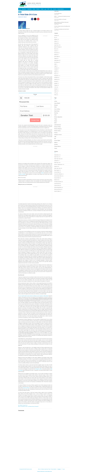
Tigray (55, 118)
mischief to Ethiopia (26, 387)
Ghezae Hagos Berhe (57, 187)
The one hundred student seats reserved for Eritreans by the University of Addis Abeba (33, 295)
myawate (55, 69)
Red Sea (56, 113)
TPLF (55, 115)
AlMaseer (55, 39)
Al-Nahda (55, 35)
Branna (55, 48)
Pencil (55, 73)
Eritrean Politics (57, 126)
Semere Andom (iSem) (58, 175)
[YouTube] (38, 19)
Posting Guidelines (53, 469)
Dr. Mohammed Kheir (57, 181)
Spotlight (55, 83)
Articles (55, 41)
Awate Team (56, 45)
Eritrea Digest (56, 56)
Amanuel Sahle (56, 177)
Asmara (55, 132)
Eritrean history (57, 130)
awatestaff (56, 160)
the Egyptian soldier (38, 368)
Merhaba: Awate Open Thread (45, 469)
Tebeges (55, 85)
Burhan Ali (25, 16)
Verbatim (55, 89)
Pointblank (56, 77)
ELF (55, 138)
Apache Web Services (48, 471)
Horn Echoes (56, 62)
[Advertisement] (45, 52)
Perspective (56, 75)
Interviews (56, 67)
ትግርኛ (55, 94)
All (54, 37)
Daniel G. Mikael (57, 191)
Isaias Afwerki (57, 103)
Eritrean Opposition (58, 117)
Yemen (55, 148)
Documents (56, 52)
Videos (55, 90)
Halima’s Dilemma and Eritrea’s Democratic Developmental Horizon (61, 23)
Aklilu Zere (56, 179)
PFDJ (55, 107)
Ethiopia (56, 105)
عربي (57, 92)
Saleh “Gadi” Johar (57, 158)
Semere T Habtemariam (58, 164)
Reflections (56, 79)
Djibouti (55, 142)
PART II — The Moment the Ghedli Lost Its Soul (62, 16)
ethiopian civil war (58, 134)
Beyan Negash (56, 170)
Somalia (56, 144)
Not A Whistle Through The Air (22, 405)
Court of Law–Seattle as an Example (60, 19)
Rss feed (55, 81)
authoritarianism (57, 124)
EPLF (55, 122)
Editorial (55, 54)
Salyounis (55, 166)
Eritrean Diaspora (58, 128)
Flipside (55, 58)
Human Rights (57, 140)
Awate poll (56, 43)
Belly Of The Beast (57, 46)
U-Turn (55, 87)
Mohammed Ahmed (57, 189)
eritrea (55, 101)
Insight (55, 66)
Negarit (55, 71)
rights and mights (22, 174)
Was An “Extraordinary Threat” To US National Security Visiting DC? (28, 406)
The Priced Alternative (58, 13)
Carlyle (42, 172)
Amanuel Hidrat (56, 172)
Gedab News (56, 60)
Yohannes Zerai (56, 185)
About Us (39, 469)
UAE (55, 136)
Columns (55, 50)
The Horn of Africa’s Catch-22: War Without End (62, 26)
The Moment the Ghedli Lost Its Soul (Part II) (61, 29)
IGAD (55, 64)
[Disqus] (35, 426)
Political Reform (57, 146)
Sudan (55, 120)
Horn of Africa (57, 109)
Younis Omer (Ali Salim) (58, 174)
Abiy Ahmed (56, 111)
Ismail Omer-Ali (56, 183)
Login (64, 469)
